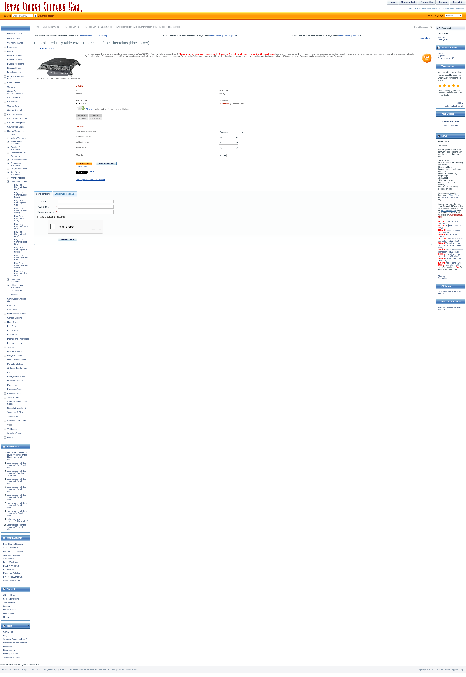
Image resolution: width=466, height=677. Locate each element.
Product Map (427, 2)
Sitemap (6, 606)
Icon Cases (12, 326)
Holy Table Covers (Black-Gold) (21, 187)
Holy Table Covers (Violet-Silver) (20, 249)
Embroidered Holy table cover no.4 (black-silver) (17, 489)
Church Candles (14, 106)
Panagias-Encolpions (16, 376)
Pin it (92, 172)
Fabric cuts (12, 47)
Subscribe (442, 278)
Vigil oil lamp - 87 (452, 263)
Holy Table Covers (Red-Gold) (20, 234)
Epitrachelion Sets (19, 153)
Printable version (421, 27)
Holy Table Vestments (15, 280)
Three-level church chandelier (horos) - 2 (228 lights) (450, 245)
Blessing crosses (15, 72)
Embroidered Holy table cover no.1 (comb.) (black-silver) (17, 473)
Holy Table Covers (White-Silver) (21, 265)
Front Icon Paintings (12, 573)
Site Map (443, 2)
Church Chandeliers (16, 110)
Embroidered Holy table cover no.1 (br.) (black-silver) (17, 465)
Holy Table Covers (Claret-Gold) (21, 218)
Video (9, 425)
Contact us (8, 632)
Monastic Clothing (15, 364)
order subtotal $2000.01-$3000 (222, 36)
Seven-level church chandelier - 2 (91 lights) (450, 251)
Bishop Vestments (19, 138)
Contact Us (457, 2)
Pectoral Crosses (15, 381)
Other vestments (18, 291)
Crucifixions (12, 309)
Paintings (11, 372)
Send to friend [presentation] (43, 194)
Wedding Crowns (14, 433)
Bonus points (9, 650)
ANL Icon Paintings (11, 555)
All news (441, 276)
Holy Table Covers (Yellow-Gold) (21, 273)
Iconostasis (12, 334)
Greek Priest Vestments (16, 142)
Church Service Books (17, 118)
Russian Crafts (14, 393)
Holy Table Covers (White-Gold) (21, 257)
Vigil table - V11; (453, 265)
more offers (425, 38)
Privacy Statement (11, 654)
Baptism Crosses (15, 55)
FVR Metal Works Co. (13, 577)
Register (441, 55)
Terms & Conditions (12, 657)
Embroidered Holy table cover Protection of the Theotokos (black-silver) (17, 456)
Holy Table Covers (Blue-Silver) (20, 210)
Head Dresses (13, 322)
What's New (454, 195)
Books (10, 437)
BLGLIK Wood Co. (11, 566)
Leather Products (15, 351)
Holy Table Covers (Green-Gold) (21, 226)
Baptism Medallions (15, 64)
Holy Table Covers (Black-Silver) (97, 27)
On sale (6, 617)
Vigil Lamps (12, 429)
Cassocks (15, 156)
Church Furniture (14, 114)
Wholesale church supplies (15, 643)
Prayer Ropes (13, 385)
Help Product (81, 167)
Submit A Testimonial (454, 106)
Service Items (13, 397)
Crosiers (11, 305)
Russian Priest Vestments (17, 148)
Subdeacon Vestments (16, 164)
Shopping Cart (408, 2)
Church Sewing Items (16, 123)
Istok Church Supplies (13, 544)
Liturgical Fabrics (14, 355)
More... (460, 103)
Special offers (9, 602)
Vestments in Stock (15, 43)
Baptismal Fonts (14, 68)
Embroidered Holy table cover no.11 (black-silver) (17, 527)
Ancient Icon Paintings (13, 551)
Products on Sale (14, 33)
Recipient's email (45, 212)
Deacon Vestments (19, 160)
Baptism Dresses (15, 59)
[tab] (43, 194)
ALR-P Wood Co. (10, 548)
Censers (11, 87)
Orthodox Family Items (17, 368)
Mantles (14, 294)
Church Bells (13, 102)
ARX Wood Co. (10, 558)
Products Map (9, 610)
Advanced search (46, 16)
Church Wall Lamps (16, 127)
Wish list (441, 37)
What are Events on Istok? (15, 639)
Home (36, 27)
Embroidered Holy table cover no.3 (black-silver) (17, 481)
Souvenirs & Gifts (15, 412)
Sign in (440, 53)
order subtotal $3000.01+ (349, 36)
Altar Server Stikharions (16, 173)
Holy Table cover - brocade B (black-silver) (17, 520)
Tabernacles (12, 416)
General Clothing (14, 318)
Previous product (45, 48)
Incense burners (14, 343)
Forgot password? (446, 58)
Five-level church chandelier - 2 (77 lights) (450, 255)
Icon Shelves (13, 330)
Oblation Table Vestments (17, 286)
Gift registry (443, 39)
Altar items (12, 51)
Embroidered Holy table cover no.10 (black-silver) (17, 513)
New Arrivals (8, 613)
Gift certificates (10, 595)
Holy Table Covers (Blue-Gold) (20, 202)
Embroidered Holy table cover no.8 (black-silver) (17, 505)
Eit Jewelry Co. (10, 569)
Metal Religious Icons (16, 360)
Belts (13, 134)
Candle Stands (13, 83)
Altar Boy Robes (18, 178)
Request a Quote (450, 126)
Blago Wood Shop (11, 562)
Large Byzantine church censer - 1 (449, 231)
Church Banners (14, 97)
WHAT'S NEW (13, 39)
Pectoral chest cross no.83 (448, 222)
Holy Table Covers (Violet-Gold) (20, 242)
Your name (42, 201)
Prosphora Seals (14, 389)
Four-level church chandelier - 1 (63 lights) (450, 240)
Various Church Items (16, 421)
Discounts (7, 646)
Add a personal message (52, 217)
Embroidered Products (17, 314)
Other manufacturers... (13, 580)
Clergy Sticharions (19, 169)
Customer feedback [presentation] (65, 194)
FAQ (5, 635)
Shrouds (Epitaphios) (16, 408)
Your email (42, 207)
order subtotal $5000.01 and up (93, 36)
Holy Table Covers (71, 27)
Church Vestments (51, 27)
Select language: (435, 15)
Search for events (11, 599)
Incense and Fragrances (18, 339)
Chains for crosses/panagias (15, 92)
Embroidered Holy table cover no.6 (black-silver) (17, 497)
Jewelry (10, 347)
